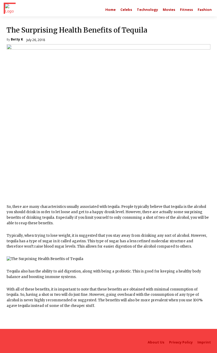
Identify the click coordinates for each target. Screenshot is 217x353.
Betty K (17, 40)
